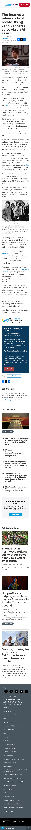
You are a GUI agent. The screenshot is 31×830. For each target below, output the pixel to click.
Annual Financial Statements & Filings (14, 782)
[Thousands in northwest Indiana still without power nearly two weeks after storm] (15, 538)
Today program (11, 106)
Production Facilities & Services (12, 804)
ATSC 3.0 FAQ (17, 704)
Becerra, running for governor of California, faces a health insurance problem (15, 655)
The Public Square (8, 811)
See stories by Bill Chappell (11, 400)
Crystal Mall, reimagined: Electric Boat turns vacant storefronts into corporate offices (16, 464)
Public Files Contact (8, 704)
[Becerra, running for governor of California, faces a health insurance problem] (15, 638)
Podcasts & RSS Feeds (10, 752)
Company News (8, 711)
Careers (5, 733)
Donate (25, 5)
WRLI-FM (20, 702)
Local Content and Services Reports (14, 807)
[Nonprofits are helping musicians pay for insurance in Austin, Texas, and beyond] (15, 583)
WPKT (15, 702)
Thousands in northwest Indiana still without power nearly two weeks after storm (15, 554)
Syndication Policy (8, 796)
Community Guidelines (10, 763)
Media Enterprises (8, 729)
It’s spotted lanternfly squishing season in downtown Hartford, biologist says (16, 453)
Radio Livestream (8, 755)
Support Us (6, 741)
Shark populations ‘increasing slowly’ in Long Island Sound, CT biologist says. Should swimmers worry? (16, 477)
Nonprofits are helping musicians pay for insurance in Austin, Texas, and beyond (15, 599)
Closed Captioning (8, 789)
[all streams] (28, 828)
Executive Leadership (9, 715)
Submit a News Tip (9, 744)
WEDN (9, 701)
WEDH (5, 701)
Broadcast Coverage (9, 785)
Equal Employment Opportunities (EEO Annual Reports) (15, 770)
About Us (6, 707)
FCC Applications (8, 793)
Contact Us (6, 737)
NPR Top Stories (14, 376)
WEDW (14, 701)
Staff (4, 718)
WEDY (18, 701)
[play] (3, 828)
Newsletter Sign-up (9, 748)
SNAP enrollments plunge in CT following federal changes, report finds (16, 489)
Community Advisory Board (11, 726)
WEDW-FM (6, 702)
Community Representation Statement (15, 759)
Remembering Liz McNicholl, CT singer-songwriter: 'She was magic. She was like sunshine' (17, 441)
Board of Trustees (8, 722)
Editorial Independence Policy (12, 800)
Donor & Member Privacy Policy (13, 774)
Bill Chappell (6, 37)
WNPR (11, 702)
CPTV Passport (7, 766)
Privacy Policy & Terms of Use (12, 778)
